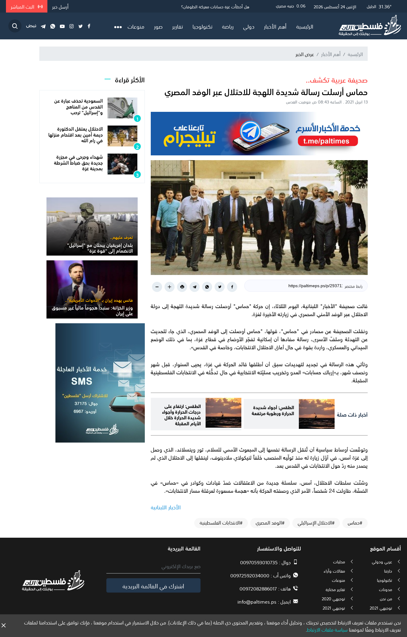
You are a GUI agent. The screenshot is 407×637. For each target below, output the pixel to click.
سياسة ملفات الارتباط (327, 629)
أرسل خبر (60, 6)
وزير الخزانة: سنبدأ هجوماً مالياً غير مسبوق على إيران (92, 310)
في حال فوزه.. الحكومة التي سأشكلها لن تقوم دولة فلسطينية (196, 6)
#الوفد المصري (270, 522)
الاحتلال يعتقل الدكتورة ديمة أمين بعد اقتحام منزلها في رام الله (75, 133)
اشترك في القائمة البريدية (153, 585)
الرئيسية (304, 26)
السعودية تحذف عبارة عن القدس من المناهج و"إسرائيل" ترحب (78, 105)
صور (158, 26)
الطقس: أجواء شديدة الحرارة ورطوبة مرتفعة (273, 409)
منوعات (136, 26)
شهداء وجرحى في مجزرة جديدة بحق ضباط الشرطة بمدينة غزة (78, 161)
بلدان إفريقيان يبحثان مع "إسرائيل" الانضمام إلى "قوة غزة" (100, 247)
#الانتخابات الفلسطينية (221, 522)
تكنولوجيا (202, 26)
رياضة (228, 26)
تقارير (177, 26)
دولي (248, 26)
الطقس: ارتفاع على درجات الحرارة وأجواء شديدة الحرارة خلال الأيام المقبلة (181, 414)
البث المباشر (23, 6)
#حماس (355, 522)
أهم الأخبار (275, 26)
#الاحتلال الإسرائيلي (316, 522)
